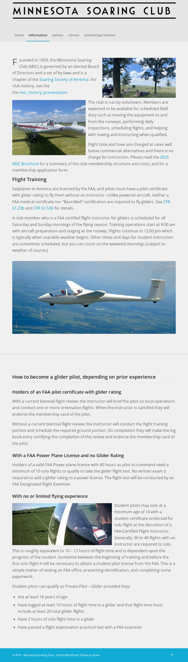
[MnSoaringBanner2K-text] (94, 14)
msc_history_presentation (43, 92)
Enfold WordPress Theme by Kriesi (78, 655)
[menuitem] (19, 35)
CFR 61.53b (44, 208)
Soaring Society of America (64, 79)
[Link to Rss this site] (172, 654)
